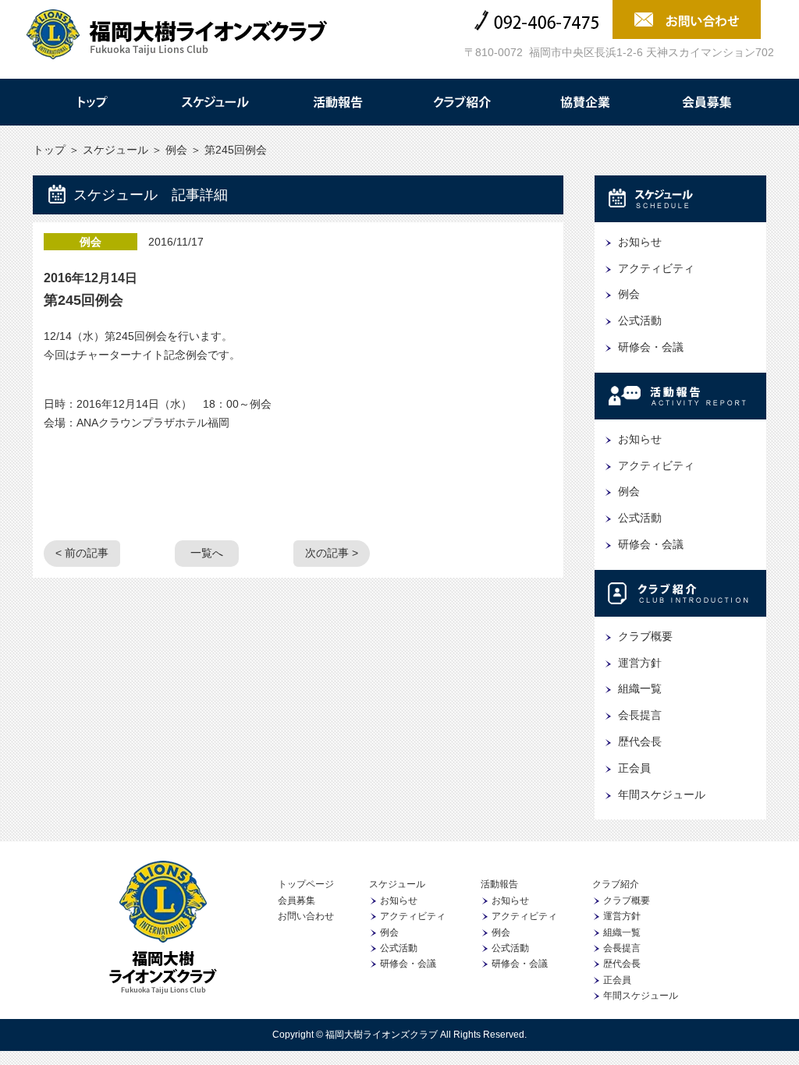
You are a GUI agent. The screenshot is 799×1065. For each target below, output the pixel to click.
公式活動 (640, 320)
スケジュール (214, 102)
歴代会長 (640, 741)
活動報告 (337, 102)
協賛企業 (584, 102)
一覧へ (206, 553)
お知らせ (640, 241)
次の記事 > (331, 553)
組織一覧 (640, 688)
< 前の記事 (81, 553)
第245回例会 (83, 300)
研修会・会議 (651, 347)
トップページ (306, 884)
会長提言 (640, 715)
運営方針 (640, 662)
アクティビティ (656, 268)
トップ (91, 102)
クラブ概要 (645, 636)
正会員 (634, 768)
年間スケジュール (661, 794)
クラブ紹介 (461, 102)
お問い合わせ (306, 916)
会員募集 (707, 102)
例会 (176, 149)
